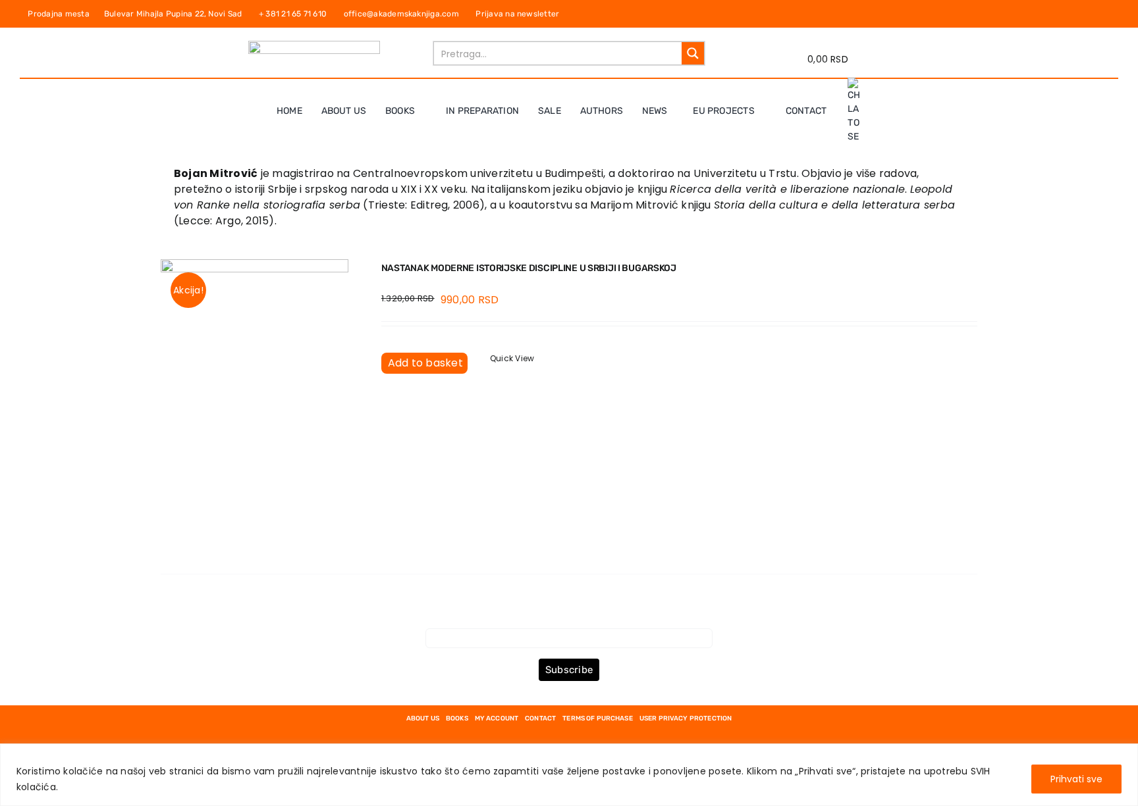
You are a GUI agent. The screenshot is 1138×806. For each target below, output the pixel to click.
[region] (569, 774)
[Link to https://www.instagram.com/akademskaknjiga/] (1096, 14)
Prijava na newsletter (516, 13)
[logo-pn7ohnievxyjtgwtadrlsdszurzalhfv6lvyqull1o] (314, 45)
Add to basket (425, 362)
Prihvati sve (1076, 779)
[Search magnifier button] (693, 53)
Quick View (512, 358)
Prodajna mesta (60, 13)
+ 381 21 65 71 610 (296, 13)
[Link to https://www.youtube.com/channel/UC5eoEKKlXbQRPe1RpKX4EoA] (1109, 14)
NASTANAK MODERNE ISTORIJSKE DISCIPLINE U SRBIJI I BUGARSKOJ (528, 268)
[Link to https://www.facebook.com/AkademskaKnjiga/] (1082, 14)
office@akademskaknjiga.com (404, 13)
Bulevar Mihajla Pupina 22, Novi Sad (176, 13)
